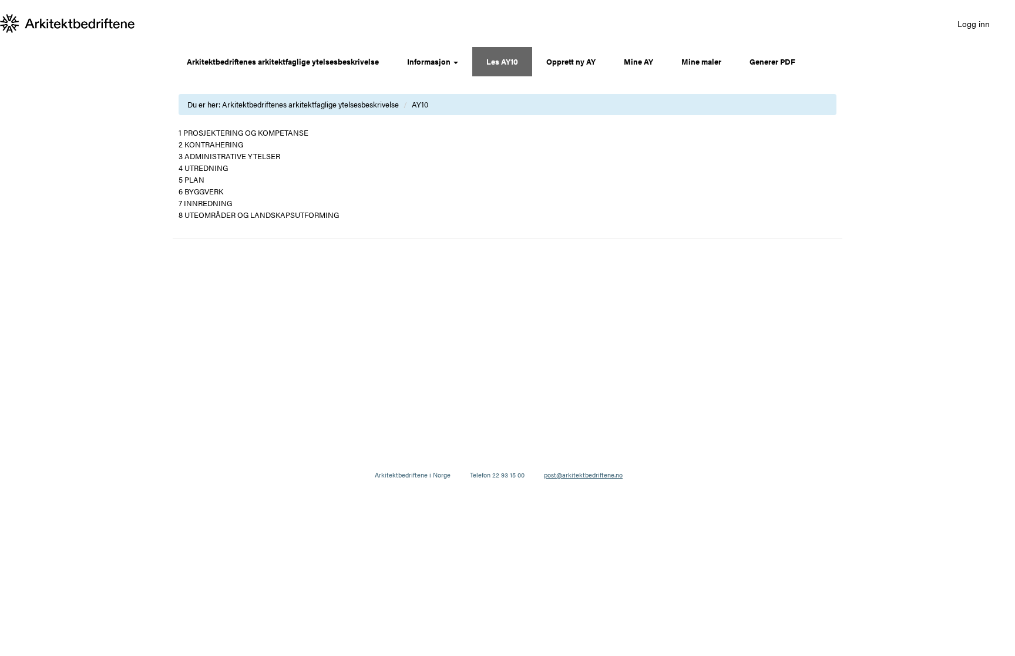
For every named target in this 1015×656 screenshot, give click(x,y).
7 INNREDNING (205, 202)
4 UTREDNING (203, 167)
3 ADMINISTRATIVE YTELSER (229, 156)
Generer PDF (772, 61)
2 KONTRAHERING (211, 144)
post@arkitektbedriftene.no (583, 474)
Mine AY (638, 61)
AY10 (420, 104)
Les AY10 (502, 61)
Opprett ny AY (571, 61)
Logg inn (973, 23)
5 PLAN (191, 179)
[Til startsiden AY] (67, 23)
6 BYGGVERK (201, 191)
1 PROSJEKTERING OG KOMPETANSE (243, 132)
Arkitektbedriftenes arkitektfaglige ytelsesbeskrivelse (283, 61)
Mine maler (701, 61)
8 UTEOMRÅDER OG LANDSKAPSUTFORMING (259, 214)
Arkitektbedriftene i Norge (413, 474)
